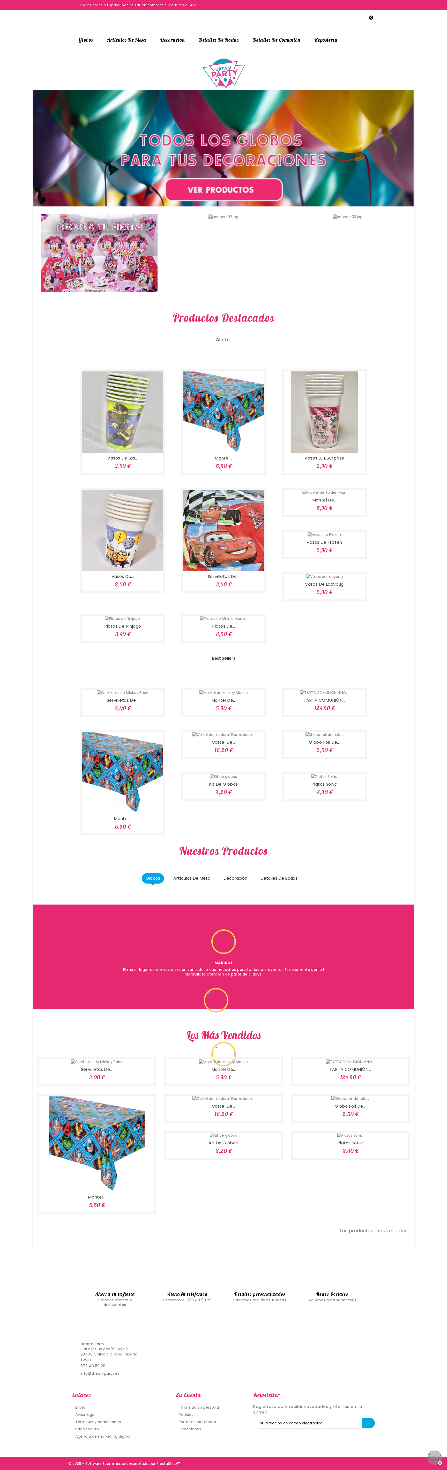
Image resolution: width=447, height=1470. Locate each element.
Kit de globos (223, 784)
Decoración (172, 40)
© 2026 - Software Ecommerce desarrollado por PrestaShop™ (124, 1463)
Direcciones (190, 1429)
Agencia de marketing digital (102, 1436)
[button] (56, 148)
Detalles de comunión (276, 40)
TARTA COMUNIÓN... (324, 700)
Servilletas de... (224, 576)
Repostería (326, 40)
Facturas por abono (197, 1421)
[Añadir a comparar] (129, 443)
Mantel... (223, 458)
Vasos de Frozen (324, 542)
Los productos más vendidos (377, 1231)
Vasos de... (122, 576)
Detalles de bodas (219, 40)
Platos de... (223, 626)
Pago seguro (87, 1429)
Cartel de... (223, 742)
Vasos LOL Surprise (324, 458)
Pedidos (186, 1414)
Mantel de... (324, 500)
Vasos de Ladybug (324, 584)
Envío (80, 1407)
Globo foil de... (324, 742)
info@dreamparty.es (100, 1373)
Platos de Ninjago (122, 626)
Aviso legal (85, 1414)
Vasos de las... (122, 458)
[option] (223, 148)
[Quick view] (142, 443)
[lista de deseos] (116, 443)
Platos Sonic (324, 784)
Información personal (199, 1407)
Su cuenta (188, 1395)
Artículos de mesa (126, 40)
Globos (86, 40)
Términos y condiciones (98, 1421)
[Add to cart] (103, 443)
